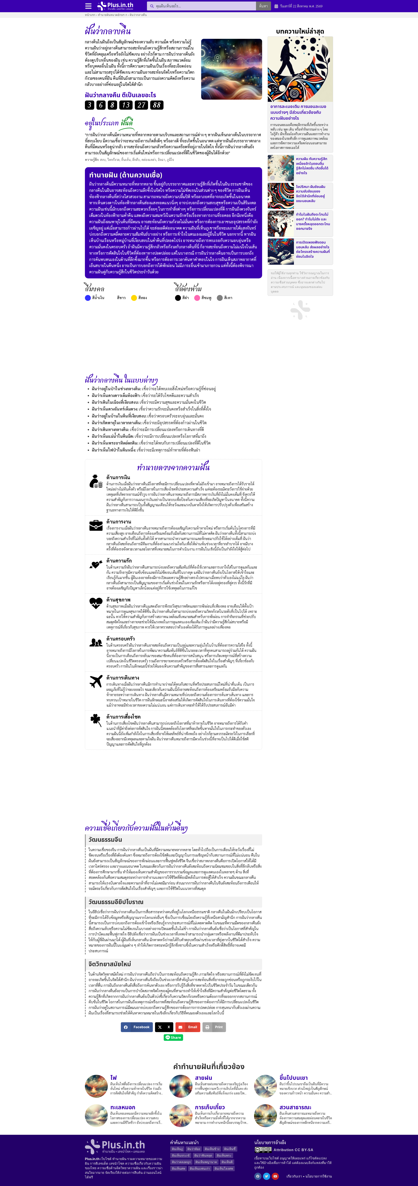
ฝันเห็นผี (227, 1162)
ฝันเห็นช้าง (212, 1149)
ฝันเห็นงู (177, 1149)
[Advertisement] (173, 339)
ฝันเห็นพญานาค (206, 1162)
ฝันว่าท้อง (193, 1149)
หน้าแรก (90, 15)
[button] (137, 1027)
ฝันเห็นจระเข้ (181, 1155)
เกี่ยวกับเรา (294, 1176)
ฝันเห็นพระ (224, 1155)
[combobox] (201, 6)
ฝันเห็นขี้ (230, 1149)
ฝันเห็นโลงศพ (224, 1168)
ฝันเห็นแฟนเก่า (200, 1168)
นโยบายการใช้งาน (318, 1176)
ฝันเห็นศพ (178, 1168)
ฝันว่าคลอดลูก (181, 1162)
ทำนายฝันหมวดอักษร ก (112, 15)
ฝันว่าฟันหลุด (203, 1155)
